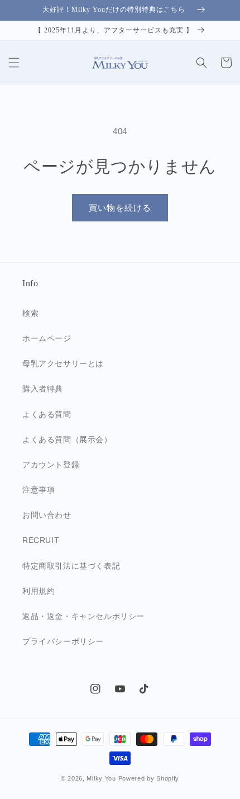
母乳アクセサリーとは (63, 363)
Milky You (101, 778)
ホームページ (46, 338)
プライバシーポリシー (63, 641)
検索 (30, 313)
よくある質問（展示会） (67, 439)
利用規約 (38, 591)
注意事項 (38, 489)
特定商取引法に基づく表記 (71, 565)
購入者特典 (42, 388)
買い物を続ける (120, 207)
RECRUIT (40, 540)
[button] (14, 62)
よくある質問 (46, 414)
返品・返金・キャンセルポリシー (83, 616)
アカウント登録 (50, 464)
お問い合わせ (46, 514)
